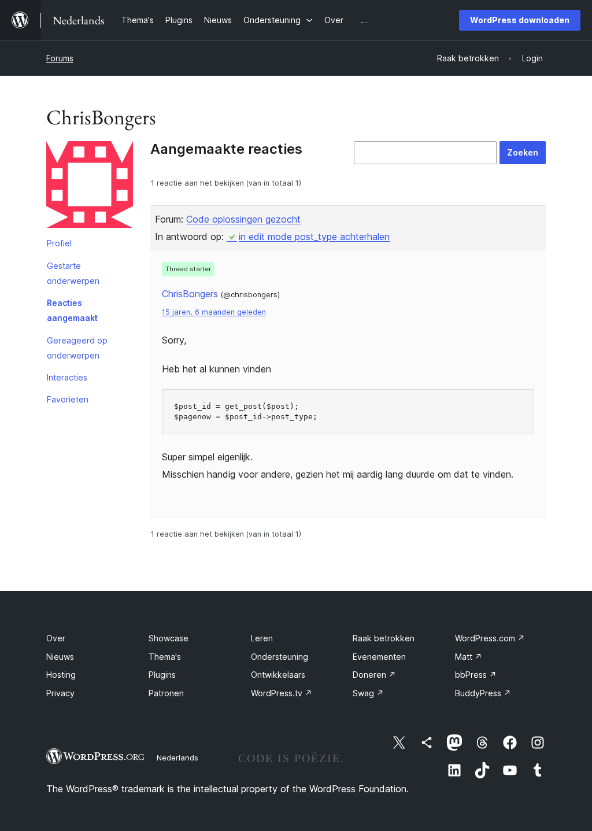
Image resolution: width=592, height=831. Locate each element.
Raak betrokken (384, 638)
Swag (368, 693)
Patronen (166, 693)
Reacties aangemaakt (72, 310)
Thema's (165, 657)
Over (55, 638)
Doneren (374, 674)
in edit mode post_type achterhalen (314, 236)
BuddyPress (483, 693)
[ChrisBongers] (89, 186)
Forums (59, 58)
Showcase (168, 638)
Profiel (59, 243)
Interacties (67, 377)
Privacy (60, 693)
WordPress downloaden (519, 20)
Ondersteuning (279, 657)
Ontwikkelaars (278, 674)
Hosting (61, 674)
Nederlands (177, 757)
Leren (262, 638)
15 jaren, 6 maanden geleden (214, 312)
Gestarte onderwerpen (73, 273)
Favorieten (67, 399)
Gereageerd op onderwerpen (77, 347)
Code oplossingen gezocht (243, 219)
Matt (468, 657)
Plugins (162, 674)
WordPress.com (490, 638)
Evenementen (379, 657)
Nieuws (60, 657)
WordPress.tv (281, 693)
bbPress (476, 674)
